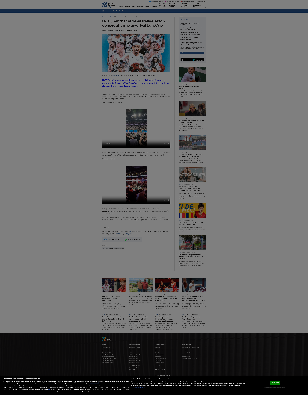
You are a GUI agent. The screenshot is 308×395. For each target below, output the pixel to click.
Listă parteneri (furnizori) (138, 387)
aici (49, 389)
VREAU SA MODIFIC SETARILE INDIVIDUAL (274, 387)
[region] (154, 385)
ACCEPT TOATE (275, 382)
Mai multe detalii (94, 383)
